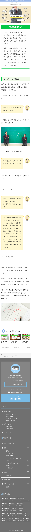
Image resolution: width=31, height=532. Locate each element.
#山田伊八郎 (12, 503)
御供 (28, 518)
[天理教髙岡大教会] (15, 4)
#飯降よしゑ (5, 513)
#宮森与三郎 (12, 500)
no (25, 513)
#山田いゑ (5, 503)
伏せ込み (17, 518)
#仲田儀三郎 (13, 498)
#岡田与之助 (20, 503)
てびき (27, 515)
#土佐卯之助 (21, 498)
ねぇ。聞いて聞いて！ (14, 453)
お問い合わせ (7, 424)
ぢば (17, 515)
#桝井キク (12, 505)
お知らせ (17, 475)
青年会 (17, 465)
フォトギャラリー (16, 443)
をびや (11, 518)
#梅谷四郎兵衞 (6, 508)
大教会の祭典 (9, 416)
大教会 (16, 472)
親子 (15, 520)
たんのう (11, 515)
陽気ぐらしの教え (16, 484)
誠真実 (20, 520)
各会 (8, 355)
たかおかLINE (8, 432)
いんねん (5, 515)
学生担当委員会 (14, 355)
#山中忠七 (20, 500)
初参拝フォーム (10, 428)
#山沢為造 (27, 500)
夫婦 (23, 518)
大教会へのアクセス (11, 414)
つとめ (22, 515)
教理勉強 (10, 468)
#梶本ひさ (14, 508)
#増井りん (5, 500)
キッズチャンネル (13, 463)
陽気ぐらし (27, 520)
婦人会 (17, 451)
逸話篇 (17, 487)
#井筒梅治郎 (5, 498)
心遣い (4, 520)
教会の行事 (16, 479)
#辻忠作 (20, 510)
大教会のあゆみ (10, 420)
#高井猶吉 (20, 513)
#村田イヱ (5, 505)
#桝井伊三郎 (19, 505)
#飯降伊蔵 (13, 513)
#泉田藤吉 (21, 508)
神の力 (10, 520)
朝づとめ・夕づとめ (11, 418)
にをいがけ (5, 518)
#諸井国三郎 (13, 510)
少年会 (17, 460)
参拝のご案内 (7, 411)
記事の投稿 (9, 426)
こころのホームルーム (24, 355)
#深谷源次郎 (5, 510)
